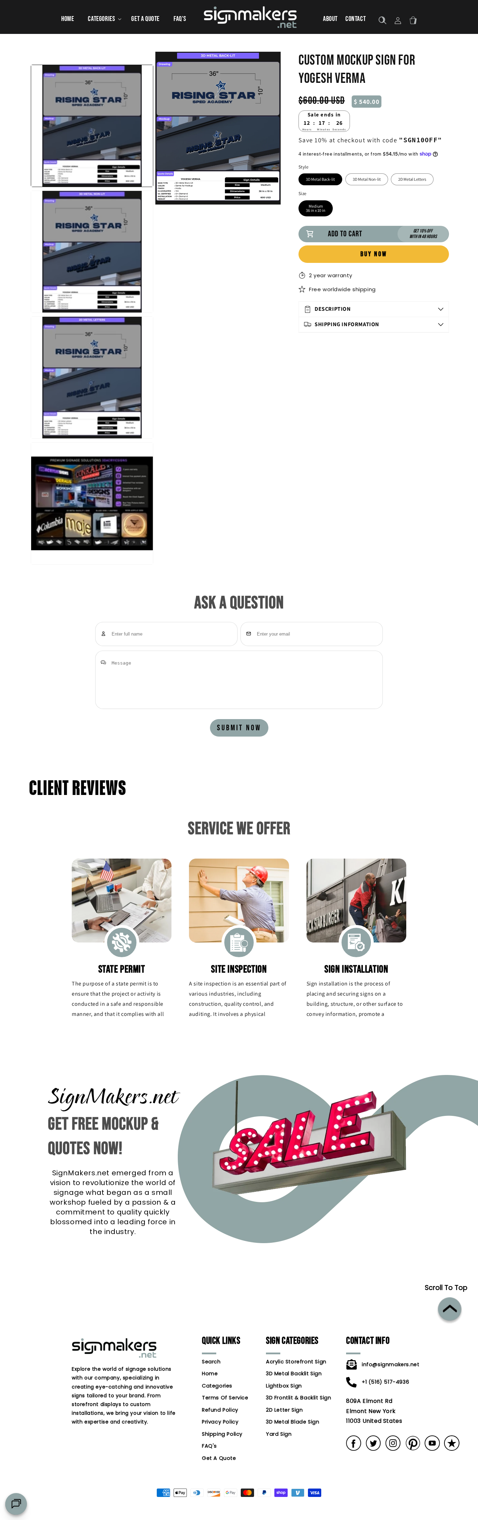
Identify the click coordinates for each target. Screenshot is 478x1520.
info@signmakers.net (381, 1364)
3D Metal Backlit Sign (293, 1373)
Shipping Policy (222, 1433)
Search (211, 1362)
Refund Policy (220, 1409)
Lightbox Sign (284, 1385)
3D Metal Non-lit (367, 179)
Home (210, 1373)
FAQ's (209, 1445)
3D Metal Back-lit (320, 179)
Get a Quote (219, 1457)
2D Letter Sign (284, 1409)
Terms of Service (225, 1397)
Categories (217, 1385)
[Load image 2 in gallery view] (92, 252)
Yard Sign (278, 1433)
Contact (355, 19)
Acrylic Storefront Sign (293, 1362)
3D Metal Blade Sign (292, 1421)
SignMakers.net (227, 1516)
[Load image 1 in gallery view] (92, 126)
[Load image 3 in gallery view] (92, 377)
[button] (102, 18)
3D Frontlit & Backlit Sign (293, 1397)
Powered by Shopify (261, 1516)
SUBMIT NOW (239, 728)
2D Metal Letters (412, 179)
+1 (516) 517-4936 (381, 1381)
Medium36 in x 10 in (315, 208)
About (330, 19)
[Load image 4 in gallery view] (92, 503)
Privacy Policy (220, 1421)
